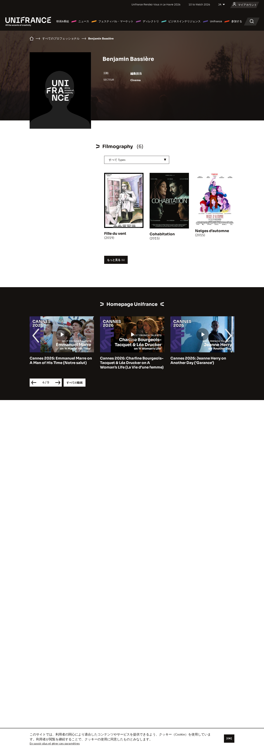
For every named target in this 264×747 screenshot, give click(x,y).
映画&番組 (62, 21)
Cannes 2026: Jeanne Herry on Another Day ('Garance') (198, 360)
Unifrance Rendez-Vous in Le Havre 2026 (155, 4)
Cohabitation (162, 234)
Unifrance (216, 21)
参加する (236, 21)
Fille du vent (115, 233)
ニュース (83, 21)
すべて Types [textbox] (117, 160)
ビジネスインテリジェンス (184, 21)
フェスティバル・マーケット (115, 21)
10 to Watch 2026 (199, 4)
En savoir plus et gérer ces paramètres (55, 743)
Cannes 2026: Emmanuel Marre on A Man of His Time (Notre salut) (61, 360)
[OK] (229, 738)
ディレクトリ (151, 21)
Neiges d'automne (212, 231)
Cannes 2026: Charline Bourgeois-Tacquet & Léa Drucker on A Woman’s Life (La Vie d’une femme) (132, 363)
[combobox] (136, 160)
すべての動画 (74, 382)
